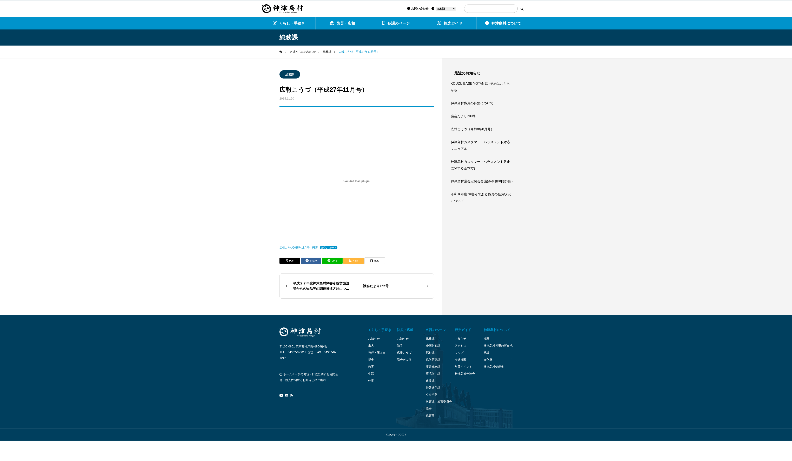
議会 (429, 408)
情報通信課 (433, 387)
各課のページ (399, 23)
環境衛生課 (433, 373)
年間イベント (463, 366)
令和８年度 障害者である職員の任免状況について (481, 197)
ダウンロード (329, 247)
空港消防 (431, 394)
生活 (371, 373)
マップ (459, 352)
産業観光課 (433, 366)
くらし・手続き (292, 23)
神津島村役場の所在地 (498, 345)
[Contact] (286, 395)
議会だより (404, 359)
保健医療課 (433, 359)
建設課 (430, 380)
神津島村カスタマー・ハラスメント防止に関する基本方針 (480, 165)
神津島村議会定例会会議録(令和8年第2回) (482, 181)
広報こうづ (404, 352)
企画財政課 (433, 345)
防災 (400, 345)
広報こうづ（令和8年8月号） (472, 129)
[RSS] (291, 395)
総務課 (289, 74)
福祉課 (430, 352)
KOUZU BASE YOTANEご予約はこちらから (480, 87)
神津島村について (506, 23)
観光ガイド (463, 330)
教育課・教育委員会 (439, 401)
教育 (371, 366)
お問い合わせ (420, 8)
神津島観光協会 (465, 373)
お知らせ (374, 338)
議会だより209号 (463, 116)
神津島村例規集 (494, 366)
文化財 (488, 359)
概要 (486, 338)
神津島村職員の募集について (472, 103)
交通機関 (460, 359)
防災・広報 (346, 23)
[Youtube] (281, 395)
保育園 (430, 415)
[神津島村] (282, 8)
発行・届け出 (376, 352)
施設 (486, 352)
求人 (371, 345)
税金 (371, 359)
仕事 (371, 380)
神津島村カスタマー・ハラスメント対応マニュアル (480, 145)
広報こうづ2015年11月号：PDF (298, 247)
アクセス (460, 345)
